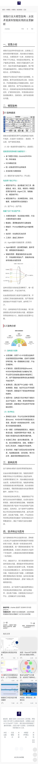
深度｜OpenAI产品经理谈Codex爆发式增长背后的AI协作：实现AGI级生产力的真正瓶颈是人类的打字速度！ (28, 653)
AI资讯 (8, 9)
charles (7, 29)
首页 (3, 9)
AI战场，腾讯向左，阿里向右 (28, 699)
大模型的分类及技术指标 (9, 653)
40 (36, 658)
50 (36, 703)
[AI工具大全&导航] (19, 3)
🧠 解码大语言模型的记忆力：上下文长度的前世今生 (9, 676)
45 (17, 680)
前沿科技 (19, 9)
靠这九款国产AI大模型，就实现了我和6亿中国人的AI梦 (28, 676)
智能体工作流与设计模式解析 (9, 699)
